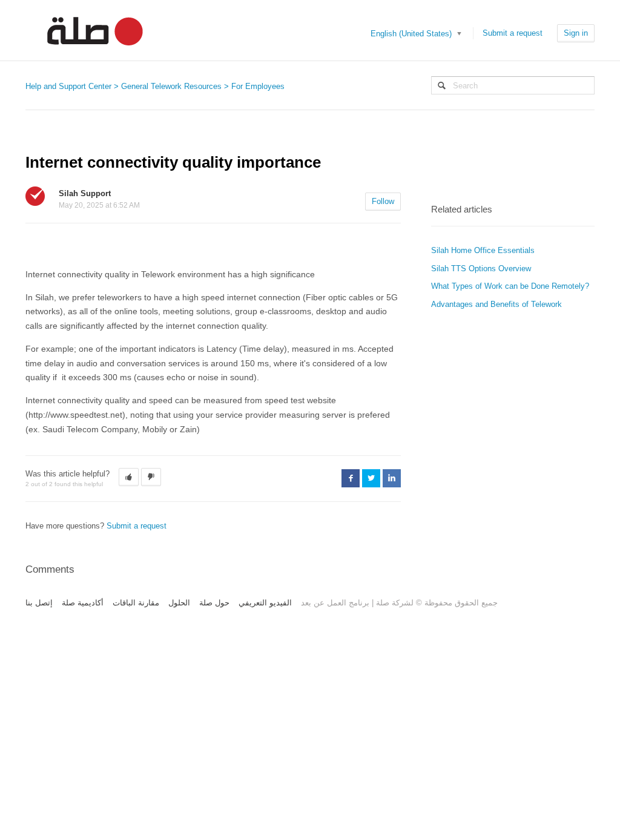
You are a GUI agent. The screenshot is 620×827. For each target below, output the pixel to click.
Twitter (371, 478)
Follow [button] (383, 201)
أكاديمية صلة (83, 602)
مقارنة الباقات (136, 602)
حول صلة (214, 602)
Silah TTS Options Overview (481, 268)
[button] (129, 477)
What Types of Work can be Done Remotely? (510, 286)
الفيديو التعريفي (265, 602)
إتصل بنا (39, 602)
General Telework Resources (171, 86)
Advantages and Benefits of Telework (496, 304)
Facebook (350, 478)
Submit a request (512, 33)
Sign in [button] (576, 33)
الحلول (179, 602)
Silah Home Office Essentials (483, 250)
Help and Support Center (68, 86)
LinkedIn (392, 478)
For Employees (258, 86)
